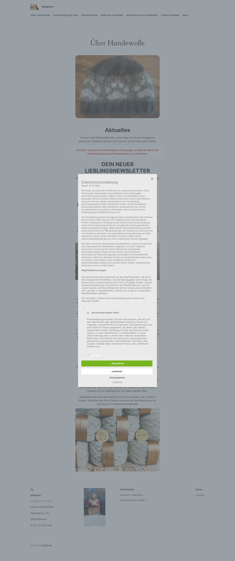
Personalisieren (117, 378)
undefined (96, 355)
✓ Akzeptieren (117, 363)
